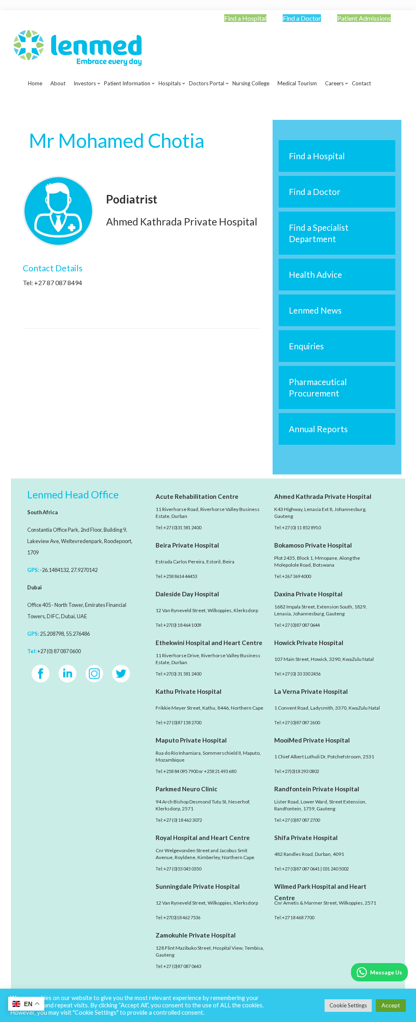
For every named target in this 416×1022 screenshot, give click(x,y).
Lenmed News (315, 310)
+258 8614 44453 (180, 576)
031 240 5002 (336, 868)
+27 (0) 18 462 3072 (182, 820)
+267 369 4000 (296, 576)
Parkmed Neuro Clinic (186, 788)
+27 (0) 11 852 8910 (301, 527)
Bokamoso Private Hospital (313, 545)
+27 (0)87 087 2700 (301, 820)
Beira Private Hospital (187, 545)
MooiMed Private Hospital (312, 740)
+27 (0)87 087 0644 (301, 625)
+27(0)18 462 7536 (181, 917)
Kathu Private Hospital (188, 691)
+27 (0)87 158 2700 (182, 722)
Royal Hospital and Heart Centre (203, 837)
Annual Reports (318, 429)
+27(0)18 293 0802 (300, 771)
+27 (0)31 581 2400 (182, 527)
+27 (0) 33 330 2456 (301, 673)
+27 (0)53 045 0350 (182, 868)
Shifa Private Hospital (306, 837)
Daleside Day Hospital (187, 594)
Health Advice (315, 274)
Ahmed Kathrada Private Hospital (322, 496)
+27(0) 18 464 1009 (182, 625)
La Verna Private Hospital (311, 691)
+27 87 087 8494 (58, 282)
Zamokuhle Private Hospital (196, 935)
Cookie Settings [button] (348, 1005)
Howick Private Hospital (308, 642)
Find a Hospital (245, 18)
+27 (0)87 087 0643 (182, 966)
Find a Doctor (302, 18)
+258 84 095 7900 (180, 771)
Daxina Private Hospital (308, 594)
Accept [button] (390, 1005)
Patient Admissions (364, 18)
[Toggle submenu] (84, 104)
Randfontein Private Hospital (316, 788)
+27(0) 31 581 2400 (182, 673)
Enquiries (306, 346)
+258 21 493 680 (220, 771)
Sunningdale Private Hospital (198, 886)
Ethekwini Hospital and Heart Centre (209, 642)
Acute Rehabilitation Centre (197, 496)
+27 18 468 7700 (298, 917)
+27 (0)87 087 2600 (301, 722)
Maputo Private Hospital (191, 740)
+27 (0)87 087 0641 (301, 868)
